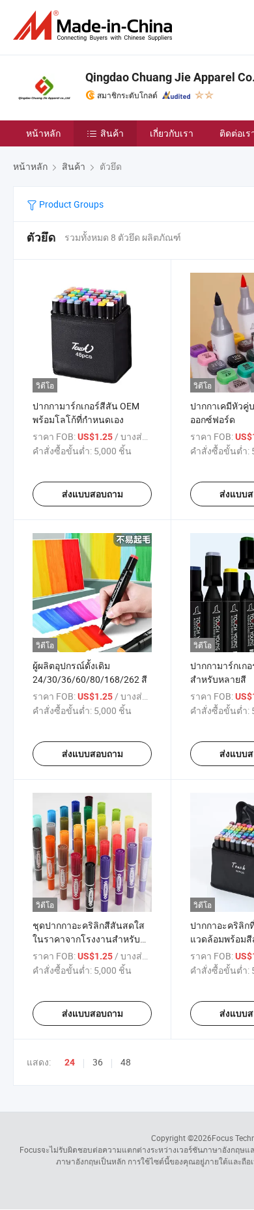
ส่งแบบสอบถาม (92, 494)
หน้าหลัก (43, 133)
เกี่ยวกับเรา (171, 133)
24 (69, 1062)
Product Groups (70, 204)
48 (125, 1062)
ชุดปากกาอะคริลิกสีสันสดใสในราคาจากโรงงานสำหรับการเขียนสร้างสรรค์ (89, 939)
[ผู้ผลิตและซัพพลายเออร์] (95, 25)
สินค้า (112, 133)
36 (97, 1062)
